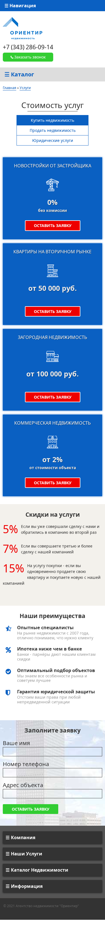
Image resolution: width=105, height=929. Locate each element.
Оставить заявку (52, 225)
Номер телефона (26, 764)
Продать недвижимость (53, 130)
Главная (9, 87)
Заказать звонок (30, 57)
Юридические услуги (52, 140)
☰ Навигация (20, 6)
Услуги (25, 87)
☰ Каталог (19, 74)
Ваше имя (16, 743)
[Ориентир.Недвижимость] (22, 28)
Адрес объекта (23, 785)
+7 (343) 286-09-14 (28, 47)
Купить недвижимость (52, 120)
